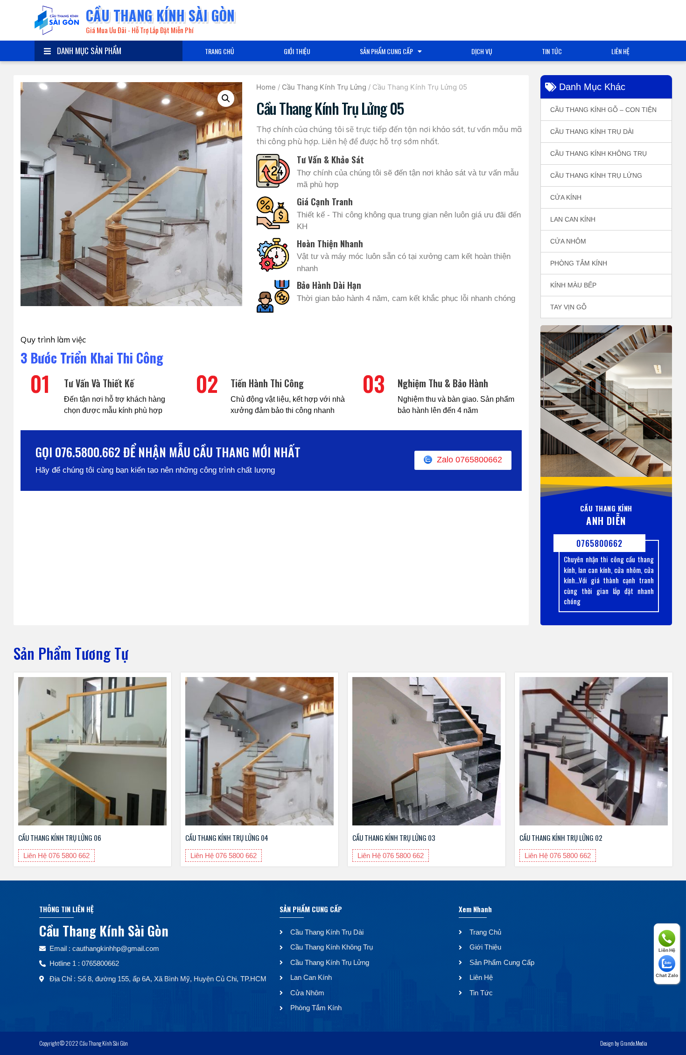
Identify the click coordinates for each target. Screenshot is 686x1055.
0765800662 (599, 543)
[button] (225, 98)
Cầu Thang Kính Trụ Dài (592, 131)
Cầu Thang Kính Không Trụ (598, 153)
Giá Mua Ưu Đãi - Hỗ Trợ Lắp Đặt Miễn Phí (139, 30)
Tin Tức (552, 51)
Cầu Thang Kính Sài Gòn (160, 15)
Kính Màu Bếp (573, 285)
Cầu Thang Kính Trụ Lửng (324, 87)
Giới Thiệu (297, 51)
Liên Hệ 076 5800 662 (56, 855)
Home (266, 87)
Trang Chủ (219, 51)
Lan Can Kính (572, 219)
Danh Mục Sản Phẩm (87, 50)
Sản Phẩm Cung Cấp (386, 51)
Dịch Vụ (481, 51)
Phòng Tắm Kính (578, 263)
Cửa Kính (565, 197)
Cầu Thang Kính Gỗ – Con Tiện (603, 109)
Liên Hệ (620, 51)
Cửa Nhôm (568, 241)
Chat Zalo (667, 975)
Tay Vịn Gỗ (568, 307)
